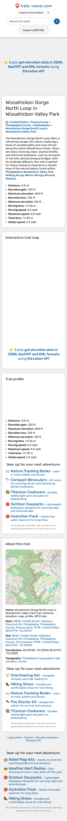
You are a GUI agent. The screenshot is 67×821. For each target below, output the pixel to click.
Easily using (35, 66)
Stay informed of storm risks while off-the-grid (35, 770)
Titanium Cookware (28, 492)
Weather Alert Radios (27, 768)
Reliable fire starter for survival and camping (32, 704)
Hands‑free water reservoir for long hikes (33, 518)
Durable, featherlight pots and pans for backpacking (34, 496)
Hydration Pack (24, 516)
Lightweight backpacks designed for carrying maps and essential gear (36, 508)
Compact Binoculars (29, 480)
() (32, 626)
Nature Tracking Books (30, 471)
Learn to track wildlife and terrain (35, 473)
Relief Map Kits (22, 759)
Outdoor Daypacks (27, 504)
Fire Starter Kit (24, 702)
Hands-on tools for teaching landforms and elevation (35, 761)
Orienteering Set (25, 675)
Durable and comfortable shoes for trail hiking (32, 686)
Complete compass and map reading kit (32, 677)
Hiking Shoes (22, 684)
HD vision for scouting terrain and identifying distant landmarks (36, 483)
